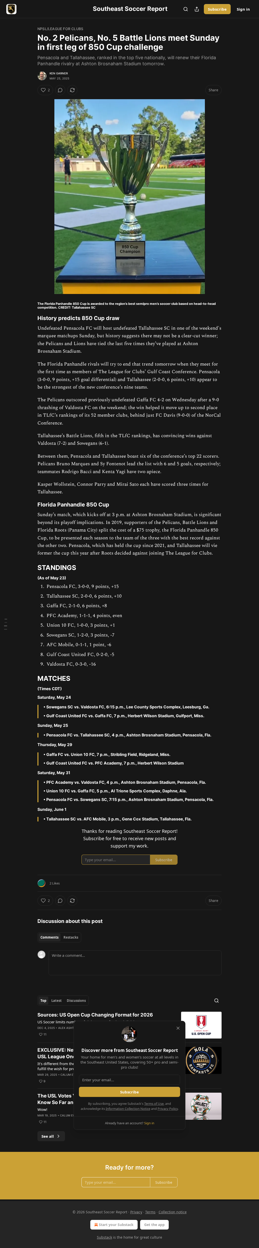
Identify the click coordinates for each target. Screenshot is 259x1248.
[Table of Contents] (5, 624)
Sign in (243, 9)
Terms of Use (154, 1103)
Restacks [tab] (70, 937)
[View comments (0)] (60, 90)
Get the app (154, 1224)
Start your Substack (116, 1224)
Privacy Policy (168, 1108)
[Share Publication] (197, 9)
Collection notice (173, 1212)
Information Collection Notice (128, 1108)
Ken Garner (59, 73)
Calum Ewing (70, 1074)
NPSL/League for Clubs (60, 29)
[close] (178, 1028)
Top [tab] (43, 1000)
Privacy (136, 1212)
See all (47, 1136)
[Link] (30, 318)
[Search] (186, 9)
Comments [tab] (49, 937)
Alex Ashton (68, 1028)
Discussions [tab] (76, 1000)
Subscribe (217, 9)
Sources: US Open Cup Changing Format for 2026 (95, 1015)
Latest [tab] (56, 1000)
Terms (150, 1212)
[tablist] (59, 937)
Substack (104, 1237)
